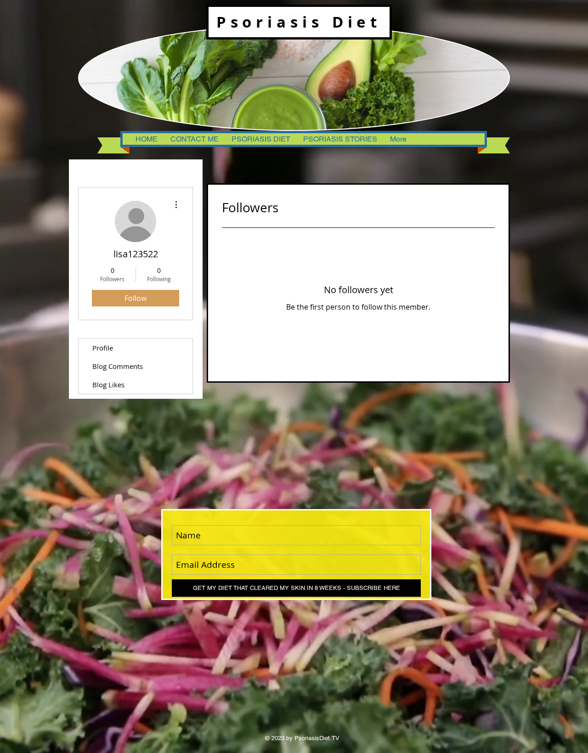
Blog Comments (117, 366)
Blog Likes (108, 384)
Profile (102, 347)
